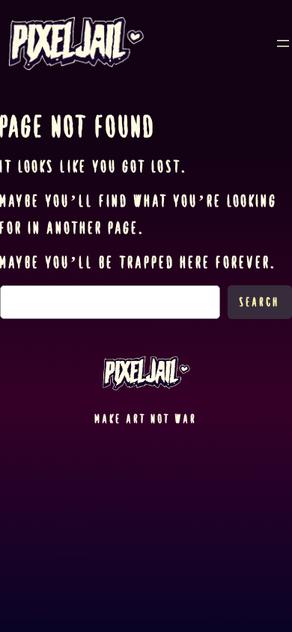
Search (260, 302)
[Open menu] (283, 43)
